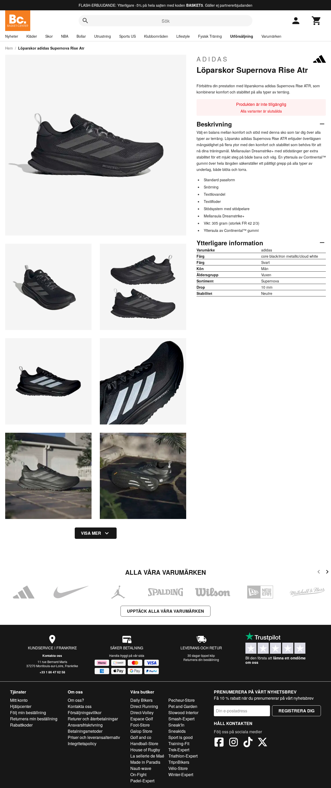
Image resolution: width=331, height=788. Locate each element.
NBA (64, 36)
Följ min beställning (28, 712)
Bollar (81, 36)
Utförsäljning (241, 36)
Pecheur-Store (181, 700)
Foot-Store (140, 725)
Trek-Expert (178, 750)
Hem (9, 48)
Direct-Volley (142, 712)
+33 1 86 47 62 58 (52, 672)
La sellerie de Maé (147, 756)
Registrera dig (296, 711)
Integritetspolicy (82, 743)
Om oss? (76, 700)
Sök (166, 20)
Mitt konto (19, 700)
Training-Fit (178, 743)
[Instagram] (233, 743)
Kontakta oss (52, 655)
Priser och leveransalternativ (94, 737)
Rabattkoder (21, 725)
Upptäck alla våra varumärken (165, 611)
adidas (213, 59)
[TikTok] (248, 743)
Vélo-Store (178, 768)
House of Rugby (145, 750)
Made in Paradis (145, 762)
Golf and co (140, 737)
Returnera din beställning (201, 659)
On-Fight (138, 774)
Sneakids (177, 731)
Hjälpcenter (20, 706)
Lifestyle (183, 36)
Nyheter (11, 36)
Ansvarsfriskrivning (85, 725)
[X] (262, 743)
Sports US (127, 36)
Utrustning (102, 36)
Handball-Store (144, 743)
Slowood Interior (183, 712)
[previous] (318, 572)
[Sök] (85, 20)
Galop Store (141, 731)
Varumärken (271, 36)
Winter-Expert (180, 774)
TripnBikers (178, 762)
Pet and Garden (182, 706)
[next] (327, 572)
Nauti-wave (140, 768)
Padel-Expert (142, 781)
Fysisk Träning (210, 36)
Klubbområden (156, 36)
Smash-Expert (181, 719)
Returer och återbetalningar (93, 719)
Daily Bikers (141, 700)
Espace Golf (141, 719)
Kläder (31, 36)
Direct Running (144, 706)
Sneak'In (176, 725)
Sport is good (180, 737)
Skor (49, 36)
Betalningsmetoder (85, 731)
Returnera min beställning (33, 719)
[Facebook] (219, 743)
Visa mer (91, 533)
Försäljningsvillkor (84, 712)
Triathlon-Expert (183, 756)
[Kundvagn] (316, 20)
